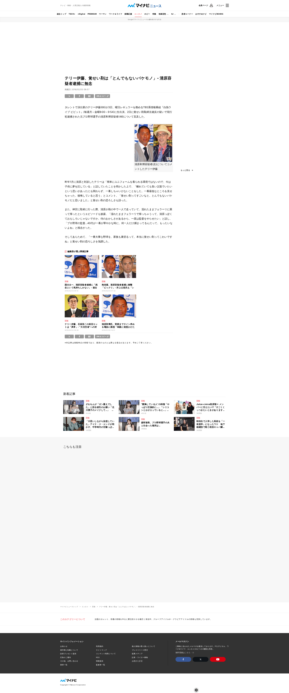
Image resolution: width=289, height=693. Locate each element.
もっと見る (185, 170)
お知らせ (63, 646)
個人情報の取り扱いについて (143, 646)
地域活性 (162, 14)
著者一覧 (63, 665)
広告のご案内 (65, 657)
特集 (154, 14)
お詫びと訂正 (137, 661)
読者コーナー (187, 14)
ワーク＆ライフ (115, 14)
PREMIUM (92, 14)
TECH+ (72, 14)
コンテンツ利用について (106, 654)
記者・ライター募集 (140, 657)
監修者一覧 (100, 665)
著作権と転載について (69, 650)
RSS (98, 657)
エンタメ (138, 14)
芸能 (93, 607)
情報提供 (99, 661)
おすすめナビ (201, 14)
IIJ (172, 14)
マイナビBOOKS (216, 14)
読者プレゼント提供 (68, 654)
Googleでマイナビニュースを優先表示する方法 (144, 19)
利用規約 (99, 646)
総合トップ (61, 14)
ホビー (147, 14)
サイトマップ (101, 650)
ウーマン (103, 14)
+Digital (81, 14)
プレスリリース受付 (140, 650)
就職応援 (128, 14)
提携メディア (137, 654)
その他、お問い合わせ (69, 661)
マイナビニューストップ (69, 607)
